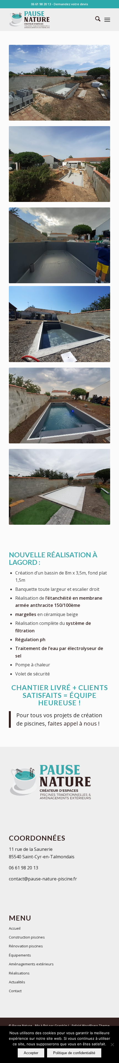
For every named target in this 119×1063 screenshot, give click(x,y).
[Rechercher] (95, 20)
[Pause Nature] (49, 20)
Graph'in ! (62, 1025)
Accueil (14, 928)
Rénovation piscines (26, 946)
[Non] (112, 1044)
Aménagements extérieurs (31, 963)
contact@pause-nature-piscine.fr (43, 879)
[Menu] (107, 19)
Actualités (17, 981)
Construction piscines (27, 937)
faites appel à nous (72, 723)
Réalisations (19, 973)
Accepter (31, 1053)
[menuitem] (95, 20)
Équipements (20, 955)
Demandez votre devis (71, 4)
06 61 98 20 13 (41, 4)
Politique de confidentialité (74, 1053)
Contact (15, 990)
